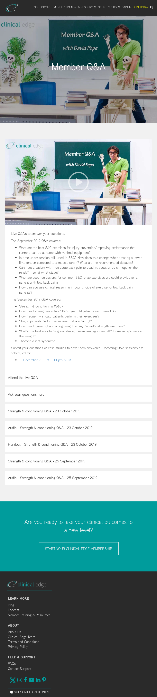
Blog (34, 7)
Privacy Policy (18, 646)
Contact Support (19, 668)
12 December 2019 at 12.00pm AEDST (46, 359)
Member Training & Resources (75, 7)
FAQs (12, 663)
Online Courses (109, 7)
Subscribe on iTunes (31, 692)
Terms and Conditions (23, 641)
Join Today (140, 7)
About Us (14, 631)
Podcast (46, 7)
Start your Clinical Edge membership (78, 548)
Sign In (126, 7)
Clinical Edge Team (21, 636)
